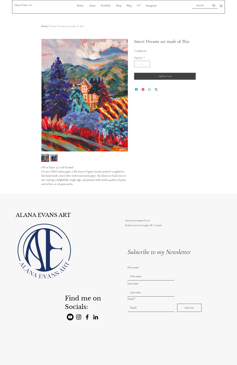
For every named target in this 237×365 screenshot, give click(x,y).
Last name (133, 283)
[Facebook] (87, 317)
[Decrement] (137, 64)
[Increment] (147, 64)
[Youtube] (70, 317)
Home (44, 26)
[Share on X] (156, 89)
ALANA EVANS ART (43, 215)
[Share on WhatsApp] (149, 89)
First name (133, 267)
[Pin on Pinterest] (143, 89)
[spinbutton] (142, 64)
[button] (221, 5)
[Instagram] (78, 317)
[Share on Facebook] (136, 89)
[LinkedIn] (95, 317)
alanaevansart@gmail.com (137, 220)
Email (131, 298)
